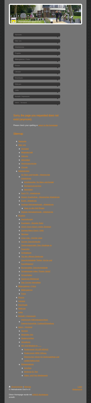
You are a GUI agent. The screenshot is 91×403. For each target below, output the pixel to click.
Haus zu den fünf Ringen (34, 208)
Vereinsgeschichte (28, 164)
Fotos (23, 294)
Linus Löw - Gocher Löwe (31, 238)
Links (20, 312)
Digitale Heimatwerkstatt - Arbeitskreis (37, 212)
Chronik (24, 167)
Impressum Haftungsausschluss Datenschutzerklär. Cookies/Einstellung (37, 322)
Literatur (21, 301)
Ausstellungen (27, 219)
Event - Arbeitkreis (29, 201)
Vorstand (25, 149)
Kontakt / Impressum (27, 316)
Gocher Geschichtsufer (31, 242)
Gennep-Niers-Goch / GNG (32, 230)
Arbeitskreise (23, 171)
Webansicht (77, 389)
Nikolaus (24, 234)
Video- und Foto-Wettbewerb (36, 375)
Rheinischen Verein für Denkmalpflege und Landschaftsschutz (41, 359)
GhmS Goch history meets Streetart (36, 227)
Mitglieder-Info (27, 335)
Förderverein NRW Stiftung (35, 353)
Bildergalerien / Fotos (27, 286)
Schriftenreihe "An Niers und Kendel (39, 182)
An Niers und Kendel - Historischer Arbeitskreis (35, 177)
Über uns (22, 145)
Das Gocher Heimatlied (31, 283)
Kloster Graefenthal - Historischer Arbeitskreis (40, 197)
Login (80, 387)
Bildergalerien (27, 290)
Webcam (22, 309)
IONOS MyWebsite (40, 395)
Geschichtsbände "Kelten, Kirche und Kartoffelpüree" (36, 262)
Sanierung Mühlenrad (30, 279)
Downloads (22, 305)
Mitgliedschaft (27, 152)
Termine (24, 331)
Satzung (24, 156)
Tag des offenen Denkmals (32, 256)
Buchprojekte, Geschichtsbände (34, 268)
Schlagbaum (26, 253)
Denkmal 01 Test (31, 372)
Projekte (21, 216)
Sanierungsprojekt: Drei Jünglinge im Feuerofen (36, 247)
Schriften (27, 368)
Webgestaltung (27, 364)
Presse (21, 297)
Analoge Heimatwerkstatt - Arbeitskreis (37, 204)
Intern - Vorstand (25, 327)
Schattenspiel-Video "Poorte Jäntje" (36, 271)
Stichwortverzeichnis (32, 186)
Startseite (22, 141)
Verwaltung (25, 342)
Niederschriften (27, 338)
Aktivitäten (25, 160)
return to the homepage (48, 125)
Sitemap (27, 387)
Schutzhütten (26, 275)
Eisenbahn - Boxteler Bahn (32, 223)
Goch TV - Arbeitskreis (30, 193)
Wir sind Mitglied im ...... (31, 346)
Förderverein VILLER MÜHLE (36, 349)
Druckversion (17, 387)
